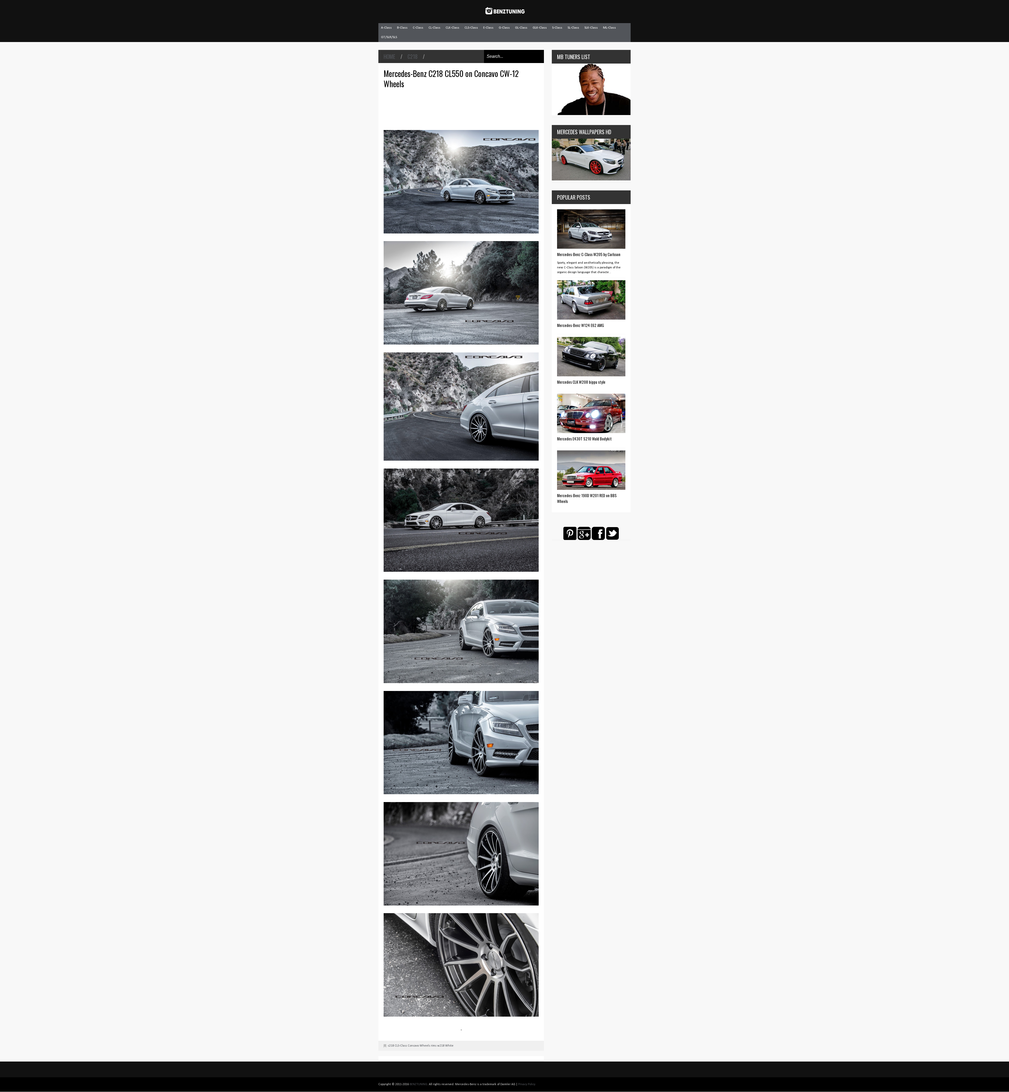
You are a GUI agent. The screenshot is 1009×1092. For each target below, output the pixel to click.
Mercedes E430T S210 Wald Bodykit (584, 438)
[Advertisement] (462, 108)
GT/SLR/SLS (389, 37)
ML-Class (609, 27)
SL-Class (573, 27)
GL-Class (521, 27)
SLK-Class (591, 27)
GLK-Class (540, 27)
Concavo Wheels (419, 1045)
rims (433, 1045)
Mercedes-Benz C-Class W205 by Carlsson (588, 254)
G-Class (504, 27)
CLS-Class (471, 27)
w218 (440, 1045)
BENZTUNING (418, 1084)
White (449, 1045)
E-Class (488, 27)
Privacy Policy (526, 1084)
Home (389, 56)
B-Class (402, 27)
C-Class (418, 27)
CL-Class (434, 27)
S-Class (557, 27)
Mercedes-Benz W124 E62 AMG (580, 325)
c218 (413, 56)
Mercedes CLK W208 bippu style (581, 382)
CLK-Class (452, 27)
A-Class (386, 27)
